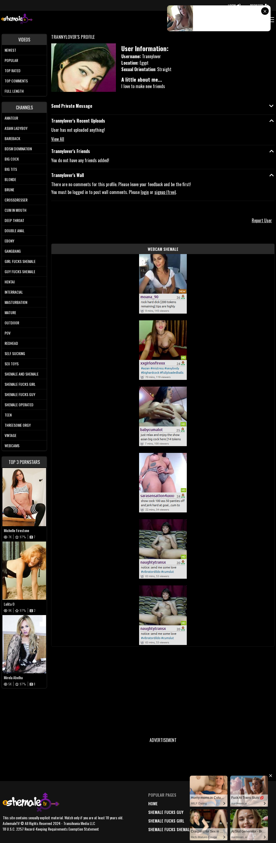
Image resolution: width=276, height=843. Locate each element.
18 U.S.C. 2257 (246, 821)
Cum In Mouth (15, 210)
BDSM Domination (18, 148)
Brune (9, 189)
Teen (8, 415)
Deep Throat (14, 220)
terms (240, 812)
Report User (262, 220)
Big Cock (12, 159)
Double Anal (15, 230)
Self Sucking (15, 353)
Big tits (11, 169)
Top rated (12, 70)
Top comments (16, 81)
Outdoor (12, 322)
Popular (11, 60)
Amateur (11, 118)
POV (8, 333)
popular (208, 812)
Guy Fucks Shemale (20, 271)
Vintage (10, 435)
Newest (10, 50)
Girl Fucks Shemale (20, 261)
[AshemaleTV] (17, 19)
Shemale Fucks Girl (20, 384)
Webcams (12, 445)
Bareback (12, 138)
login (145, 192)
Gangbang (13, 251)
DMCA (239, 803)
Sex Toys (12, 363)
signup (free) (165, 192)
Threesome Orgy (18, 425)
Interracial (14, 292)
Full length (14, 91)
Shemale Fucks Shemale (170, 829)
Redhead (11, 343)
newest (206, 803)
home (153, 803)
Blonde (10, 179)
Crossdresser (16, 200)
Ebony (9, 241)
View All (57, 139)
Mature (10, 312)
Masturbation (16, 302)
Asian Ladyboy (16, 128)
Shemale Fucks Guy (20, 394)
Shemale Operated (19, 404)
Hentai (10, 282)
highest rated (213, 821)
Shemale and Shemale (22, 374)
